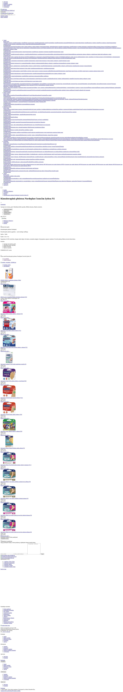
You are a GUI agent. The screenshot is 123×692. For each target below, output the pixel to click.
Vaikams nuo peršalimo (23, 140)
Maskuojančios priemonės (18, 170)
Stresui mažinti (42, 178)
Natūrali (48, 144)
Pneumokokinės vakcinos (29, 83)
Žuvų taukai (48, 95)
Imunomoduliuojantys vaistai (39, 68)
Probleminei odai (50, 154)
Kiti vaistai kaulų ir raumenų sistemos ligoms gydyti (92, 71)
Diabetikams (23, 97)
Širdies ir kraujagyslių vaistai (30, 42)
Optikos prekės (72, 109)
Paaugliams (38, 95)
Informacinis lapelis (8, 209)
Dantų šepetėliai (12, 149)
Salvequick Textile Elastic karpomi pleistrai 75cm (12, 397)
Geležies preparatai (7, 104)
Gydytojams (6, 6)
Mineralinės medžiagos (105, 48)
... (1, 187)
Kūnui (29, 144)
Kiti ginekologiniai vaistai (32, 60)
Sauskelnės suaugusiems (50, 112)
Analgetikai (11, 73)
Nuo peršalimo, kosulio (27, 129)
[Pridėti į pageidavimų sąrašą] (1, 202)
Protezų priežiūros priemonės (59, 149)
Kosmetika (5, 141)
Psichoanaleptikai (45, 73)
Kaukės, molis (37, 154)
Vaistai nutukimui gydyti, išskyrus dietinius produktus (55, 48)
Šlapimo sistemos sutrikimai (103, 87)
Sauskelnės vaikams (60, 112)
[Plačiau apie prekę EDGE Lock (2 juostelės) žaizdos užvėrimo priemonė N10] (9, 295)
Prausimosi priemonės (26, 156)
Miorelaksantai (54, 71)
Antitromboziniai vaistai (8, 51)
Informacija (3, 671)
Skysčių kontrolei (7, 100)
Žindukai (62, 146)
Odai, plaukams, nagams (15, 99)
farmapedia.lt (6, 614)
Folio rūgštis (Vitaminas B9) (39, 101)
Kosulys (32, 87)
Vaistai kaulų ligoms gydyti (74, 71)
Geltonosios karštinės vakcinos (14, 85)
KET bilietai (6, 611)
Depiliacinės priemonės (86, 156)
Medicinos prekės (7, 106)
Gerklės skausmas (27, 87)
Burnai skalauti (16, 137)
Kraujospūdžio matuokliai (14, 122)
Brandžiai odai (14, 168)
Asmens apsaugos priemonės (20, 109)
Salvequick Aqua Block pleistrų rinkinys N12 (11, 330)
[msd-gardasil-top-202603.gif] (7, 10)
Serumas (22, 151)
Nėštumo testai (27, 132)
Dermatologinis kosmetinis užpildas (73, 154)
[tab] (6, 258)
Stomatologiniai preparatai (9, 46)
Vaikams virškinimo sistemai (47, 140)
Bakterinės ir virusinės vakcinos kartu (11, 86)
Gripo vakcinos (63, 83)
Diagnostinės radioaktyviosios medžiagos (65, 90)
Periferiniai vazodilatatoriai (38, 54)
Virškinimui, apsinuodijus (71, 181)
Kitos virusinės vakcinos (48, 85)
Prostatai (50, 138)
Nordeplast (3, 204)
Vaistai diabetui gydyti (90, 48)
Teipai (32, 119)
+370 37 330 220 (6, 631)
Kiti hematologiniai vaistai (57, 51)
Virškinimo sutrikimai (114, 87)
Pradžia (5, 190)
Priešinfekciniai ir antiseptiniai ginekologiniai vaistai (15, 60)
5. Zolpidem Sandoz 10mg (9, 566)
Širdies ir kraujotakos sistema (87, 138)
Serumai (24, 154)
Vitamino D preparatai (28, 101)
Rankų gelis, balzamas (15, 159)
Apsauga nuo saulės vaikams (23, 164)
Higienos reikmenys (7, 119)
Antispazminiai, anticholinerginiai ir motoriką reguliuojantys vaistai (57, 46)
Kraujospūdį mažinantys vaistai (21, 54)
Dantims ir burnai (17, 144)
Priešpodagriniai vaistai (63, 71)
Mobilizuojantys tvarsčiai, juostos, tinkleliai (29, 135)
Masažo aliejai (65, 156)
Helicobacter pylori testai (43, 132)
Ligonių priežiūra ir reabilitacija (40, 109)
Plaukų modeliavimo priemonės (67, 151)
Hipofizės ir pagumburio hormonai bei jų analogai (14, 63)
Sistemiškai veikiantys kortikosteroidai (34, 63)
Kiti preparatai (42, 44)
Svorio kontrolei (22, 100)
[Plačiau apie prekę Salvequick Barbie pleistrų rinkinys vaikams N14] (9, 312)
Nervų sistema (6, 138)
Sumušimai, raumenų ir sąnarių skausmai (79, 87)
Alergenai (5, 90)
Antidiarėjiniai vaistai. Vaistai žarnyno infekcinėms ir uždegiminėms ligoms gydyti (24, 48)
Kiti (120, 87)
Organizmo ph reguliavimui (27, 99)
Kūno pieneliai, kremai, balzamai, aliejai (12, 156)
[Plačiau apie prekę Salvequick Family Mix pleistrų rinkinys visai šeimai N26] (9, 379)
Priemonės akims (7, 127)
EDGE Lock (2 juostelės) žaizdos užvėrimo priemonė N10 (14, 297)
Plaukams (23, 144)
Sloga (58, 178)
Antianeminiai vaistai (30, 51)
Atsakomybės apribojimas (6, 690)
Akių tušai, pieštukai (28, 170)
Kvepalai (56, 170)
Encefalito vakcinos (55, 83)
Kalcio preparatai (22, 104)
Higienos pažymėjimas (8, 621)
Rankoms (33, 144)
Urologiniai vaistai (65, 60)
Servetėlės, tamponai (15, 135)
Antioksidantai (9, 97)
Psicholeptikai (38, 73)
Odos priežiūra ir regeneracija (62, 109)
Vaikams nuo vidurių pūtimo (34, 140)
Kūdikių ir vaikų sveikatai (20, 178)
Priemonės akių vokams (16, 127)
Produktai (3, 661)
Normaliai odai (31, 168)
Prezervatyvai (6, 619)
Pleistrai (41, 135)
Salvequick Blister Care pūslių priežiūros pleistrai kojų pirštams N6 (16, 481)
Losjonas (29, 151)
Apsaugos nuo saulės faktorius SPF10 (22, 165)
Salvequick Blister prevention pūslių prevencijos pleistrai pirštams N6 (16, 532)
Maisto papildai (6, 92)
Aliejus (36, 151)
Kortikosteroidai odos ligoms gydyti (23, 58)
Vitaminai (97, 48)
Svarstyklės (35, 122)
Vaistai (4, 40)
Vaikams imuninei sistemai (60, 140)
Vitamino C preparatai (18, 101)
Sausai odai (20, 168)
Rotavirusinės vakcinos (105, 83)
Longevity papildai (7, 612)
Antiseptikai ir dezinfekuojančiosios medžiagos (41, 58)
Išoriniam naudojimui (8, 117)
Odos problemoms (58, 87)
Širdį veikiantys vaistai (8, 54)
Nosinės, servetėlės (38, 112)
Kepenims (50, 97)
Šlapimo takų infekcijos (60, 181)
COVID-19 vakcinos (38, 85)
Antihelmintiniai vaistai (19, 76)
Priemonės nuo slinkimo (43, 151)
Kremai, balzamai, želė (8, 162)
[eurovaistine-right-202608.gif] (8, 555)
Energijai (37, 97)
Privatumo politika (16, 690)
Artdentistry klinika (7, 623)
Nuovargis (32, 178)
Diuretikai (30, 54)
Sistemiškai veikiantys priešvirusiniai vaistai (65, 65)
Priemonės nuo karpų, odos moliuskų (11, 124)
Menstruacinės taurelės (28, 112)
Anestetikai (5, 73)
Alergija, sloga (6, 87)
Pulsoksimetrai (29, 122)
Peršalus (78, 109)
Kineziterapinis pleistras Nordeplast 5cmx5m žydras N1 (15, 195)
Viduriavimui (77, 140)
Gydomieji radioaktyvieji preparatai (82, 90)
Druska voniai (34, 156)
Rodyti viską (6, 41)
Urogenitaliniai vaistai (52, 42)
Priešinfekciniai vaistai (73, 42)
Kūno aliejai (42, 146)
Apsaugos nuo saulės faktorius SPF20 (107, 164)
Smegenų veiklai (15, 100)
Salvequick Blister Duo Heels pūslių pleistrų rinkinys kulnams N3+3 (16, 465)
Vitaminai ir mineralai (50, 100)
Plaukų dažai (77, 151)
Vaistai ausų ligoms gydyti (21, 81)
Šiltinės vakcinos (47, 83)
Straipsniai (5, 183)
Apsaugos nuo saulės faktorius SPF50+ (56, 164)
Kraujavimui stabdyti (63, 137)
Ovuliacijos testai (34, 132)
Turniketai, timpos (47, 135)
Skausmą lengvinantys (61, 138)
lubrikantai (5, 620)
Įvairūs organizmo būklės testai (56, 132)
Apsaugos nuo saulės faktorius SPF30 (90, 164)
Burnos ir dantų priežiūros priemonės (11, 146)
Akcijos (5, 641)
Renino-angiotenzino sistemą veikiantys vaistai (83, 54)
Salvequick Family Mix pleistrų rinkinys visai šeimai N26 (13, 381)
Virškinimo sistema (70, 140)
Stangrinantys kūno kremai (75, 156)
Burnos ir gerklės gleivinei (16, 129)
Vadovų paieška (7, 615)
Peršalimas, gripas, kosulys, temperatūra (39, 138)
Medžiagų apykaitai (83, 137)
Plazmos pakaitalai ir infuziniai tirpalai (43, 51)
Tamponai (67, 112)
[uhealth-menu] (7, 45)
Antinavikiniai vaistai (82, 42)
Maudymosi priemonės (34, 146)
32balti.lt (5, 616)
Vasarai (5, 173)
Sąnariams (85, 99)
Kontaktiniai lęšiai (26, 127)
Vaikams (34, 95)
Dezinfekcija (30, 109)
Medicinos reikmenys (8, 191)
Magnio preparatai (30, 104)
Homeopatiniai (35, 44)
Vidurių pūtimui (83, 140)
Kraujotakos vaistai (20, 42)
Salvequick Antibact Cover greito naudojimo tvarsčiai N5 (13, 364)
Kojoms (37, 144)
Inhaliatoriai (6, 122)
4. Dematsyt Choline (8, 565)
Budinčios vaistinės (7, 4)
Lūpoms (5, 154)
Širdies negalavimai (92, 87)
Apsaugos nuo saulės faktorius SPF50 (73, 164)
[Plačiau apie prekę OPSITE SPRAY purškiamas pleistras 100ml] (9, 279)
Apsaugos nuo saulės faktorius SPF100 (38, 164)
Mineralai (22, 95)
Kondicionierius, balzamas (14, 151)
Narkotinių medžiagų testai (18, 132)
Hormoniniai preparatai (62, 42)
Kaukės (13, 114)
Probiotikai (80, 99)
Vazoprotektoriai (47, 54)
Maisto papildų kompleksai (9, 95)
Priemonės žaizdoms (47, 181)
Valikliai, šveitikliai (30, 154)
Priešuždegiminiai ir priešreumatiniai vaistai (13, 71)
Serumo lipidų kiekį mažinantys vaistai (102, 54)
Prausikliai (22, 146)
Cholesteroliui (23, 137)
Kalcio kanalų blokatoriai (67, 54)
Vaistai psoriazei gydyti (101, 56)
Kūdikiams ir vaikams (8, 144)
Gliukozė (41, 97)
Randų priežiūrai (24, 124)
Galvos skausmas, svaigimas (16, 87)
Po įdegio (14, 164)
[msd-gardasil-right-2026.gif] (7, 558)
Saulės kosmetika (43, 144)
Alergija (5, 178)
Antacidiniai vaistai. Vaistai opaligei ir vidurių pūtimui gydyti (28, 46)
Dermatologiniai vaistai (42, 42)
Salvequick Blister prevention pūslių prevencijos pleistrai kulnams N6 (16, 515)
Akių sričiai (43, 154)
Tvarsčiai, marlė (7, 135)
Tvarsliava (84, 109)
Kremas (32, 151)
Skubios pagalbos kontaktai (9, 650)
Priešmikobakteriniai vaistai (49, 65)
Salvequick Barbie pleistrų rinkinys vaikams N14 (12, 313)
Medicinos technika (51, 109)
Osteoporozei (45, 99)
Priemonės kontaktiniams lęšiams (37, 127)
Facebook (3, 660)
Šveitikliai (29, 162)
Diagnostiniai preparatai (26, 90)
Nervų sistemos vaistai (104, 42)
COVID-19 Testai (7, 132)
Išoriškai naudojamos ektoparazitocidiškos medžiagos (36, 76)
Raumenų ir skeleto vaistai (93, 42)
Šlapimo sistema (97, 138)
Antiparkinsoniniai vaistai (29, 73)
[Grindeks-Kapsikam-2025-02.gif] (8, 556)
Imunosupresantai (50, 68)
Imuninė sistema (50, 137)
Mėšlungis (89, 181)
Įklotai (17, 112)
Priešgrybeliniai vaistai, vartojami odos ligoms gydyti (15, 56)
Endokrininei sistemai (30, 97)
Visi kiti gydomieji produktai (14, 90)
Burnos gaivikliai (49, 149)
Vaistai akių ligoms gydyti (9, 81)
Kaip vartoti (6, 211)
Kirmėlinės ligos (10, 178)
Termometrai (23, 122)
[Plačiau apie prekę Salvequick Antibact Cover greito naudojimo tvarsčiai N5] (9, 363)
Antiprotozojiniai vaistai (8, 76)
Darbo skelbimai (7, 609)
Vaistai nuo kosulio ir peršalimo (45, 78)
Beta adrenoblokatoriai (56, 54)
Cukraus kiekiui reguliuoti (32, 137)
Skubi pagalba (6, 5)
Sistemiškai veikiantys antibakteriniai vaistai (13, 65)
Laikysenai (14, 119)
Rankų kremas (6, 159)
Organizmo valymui (38, 99)
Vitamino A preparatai (8, 101)
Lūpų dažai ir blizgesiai (44, 170)
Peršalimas (75, 99)
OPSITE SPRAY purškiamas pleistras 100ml (11, 280)
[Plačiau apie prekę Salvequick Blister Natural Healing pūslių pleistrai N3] (9, 446)
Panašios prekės (7, 212)
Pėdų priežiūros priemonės (37, 162)
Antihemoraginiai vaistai (19, 51)
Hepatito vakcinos (71, 83)
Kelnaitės (21, 112)
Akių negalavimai (7, 181)
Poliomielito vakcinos (86, 83)
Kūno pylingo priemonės (56, 156)
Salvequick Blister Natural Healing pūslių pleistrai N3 (13, 448)
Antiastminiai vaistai (33, 78)
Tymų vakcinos (78, 83)
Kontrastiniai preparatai (50, 90)
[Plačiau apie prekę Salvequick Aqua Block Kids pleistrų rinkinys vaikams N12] (9, 346)
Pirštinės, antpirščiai (19, 114)
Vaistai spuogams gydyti (57, 58)
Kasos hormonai (59, 63)
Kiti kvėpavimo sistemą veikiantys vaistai (81, 78)
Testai (81, 109)
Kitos (98, 140)
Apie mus (5, 1)
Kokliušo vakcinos (19, 83)
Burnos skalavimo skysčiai (22, 149)
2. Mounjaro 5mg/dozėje (8, 563)
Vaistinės (5, 646)
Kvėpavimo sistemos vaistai (12, 44)
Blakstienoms (36, 170)
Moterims (51, 87)
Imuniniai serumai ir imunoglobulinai (83, 65)
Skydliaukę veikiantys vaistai (49, 63)
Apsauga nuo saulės (7, 164)
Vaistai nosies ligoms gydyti (9, 78)
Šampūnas (27, 146)
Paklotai (29, 119)
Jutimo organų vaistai (23, 44)
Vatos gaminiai (73, 112)
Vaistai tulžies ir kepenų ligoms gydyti (98, 46)
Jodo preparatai (15, 104)
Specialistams (7, 214)
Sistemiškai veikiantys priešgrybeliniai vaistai (33, 65)
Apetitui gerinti (9, 137)
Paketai (43, 112)
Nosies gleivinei (7, 129)
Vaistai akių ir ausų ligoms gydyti (34, 81)
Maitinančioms (75, 137)
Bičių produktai (16, 97)
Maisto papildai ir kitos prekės (13, 176)
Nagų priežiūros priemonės (38, 159)
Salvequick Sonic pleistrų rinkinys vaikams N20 (11, 431)
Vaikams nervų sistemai (12, 140)
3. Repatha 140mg (7, 564)
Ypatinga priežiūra (61, 154)
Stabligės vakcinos (39, 83)
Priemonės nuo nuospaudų (44, 124)
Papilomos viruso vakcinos (27, 85)
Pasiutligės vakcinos (95, 83)
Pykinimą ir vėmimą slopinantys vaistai (81, 46)
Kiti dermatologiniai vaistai (69, 58)
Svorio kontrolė (77, 138)
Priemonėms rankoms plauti (26, 159)
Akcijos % (5, 185)
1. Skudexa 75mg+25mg (9, 561)
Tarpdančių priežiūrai (33, 149)
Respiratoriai (27, 114)
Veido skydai (33, 114)
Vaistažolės (89, 109)
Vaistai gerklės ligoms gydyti (22, 78)
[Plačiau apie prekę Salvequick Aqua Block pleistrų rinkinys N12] (9, 329)
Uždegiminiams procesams (98, 109)
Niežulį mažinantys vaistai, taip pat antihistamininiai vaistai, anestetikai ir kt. (79, 56)
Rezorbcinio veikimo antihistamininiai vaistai (62, 78)
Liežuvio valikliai (42, 149)
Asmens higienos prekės (8, 109)
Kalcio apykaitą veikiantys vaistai (70, 63)
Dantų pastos (6, 149)
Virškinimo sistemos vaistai (9, 42)
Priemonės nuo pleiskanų (54, 151)
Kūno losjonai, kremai (50, 146)
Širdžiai (27, 100)
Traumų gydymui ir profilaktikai (41, 119)
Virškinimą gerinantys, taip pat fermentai (76, 48)
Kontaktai (5, 3)
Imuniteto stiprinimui (16, 181)
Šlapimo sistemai (33, 100)
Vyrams (30, 95)
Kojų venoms (56, 97)
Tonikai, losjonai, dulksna (16, 154)
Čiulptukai (57, 146)
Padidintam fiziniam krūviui (54, 99)
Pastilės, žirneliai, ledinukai (67, 99)
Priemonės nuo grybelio (33, 124)
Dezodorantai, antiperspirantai (44, 156)
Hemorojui (44, 137)
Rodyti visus (3, 569)
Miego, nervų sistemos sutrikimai (41, 87)
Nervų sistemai (6, 99)
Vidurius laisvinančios (92, 140)
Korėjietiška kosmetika (8, 610)
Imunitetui (45, 97)
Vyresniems (43, 95)
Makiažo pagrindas (7, 170)
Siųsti (42, 554)
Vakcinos (30, 44)
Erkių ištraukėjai (41, 122)
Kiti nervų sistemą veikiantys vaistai (57, 73)
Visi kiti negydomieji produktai (38, 90)
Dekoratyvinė (53, 144)
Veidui (26, 144)
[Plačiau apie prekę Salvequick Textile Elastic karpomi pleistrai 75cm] (9, 396)
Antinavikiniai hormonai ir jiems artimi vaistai (23, 68)
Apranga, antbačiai (7, 114)
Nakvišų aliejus (62, 97)
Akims (4, 97)
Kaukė (25, 151)
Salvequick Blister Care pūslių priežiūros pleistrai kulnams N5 (14, 498)
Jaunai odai (25, 168)
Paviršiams (15, 117)
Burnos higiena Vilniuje (8, 618)
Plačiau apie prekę (5, 284)
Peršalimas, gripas (66, 87)
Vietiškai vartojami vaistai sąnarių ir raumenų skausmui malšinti (37, 71)
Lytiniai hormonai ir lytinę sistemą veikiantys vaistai (49, 60)
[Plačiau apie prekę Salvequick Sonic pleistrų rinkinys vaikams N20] (9, 430)
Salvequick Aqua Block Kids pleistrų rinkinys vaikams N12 (14, 347)
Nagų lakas (51, 170)
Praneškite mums (4, 538)
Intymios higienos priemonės (9, 112)
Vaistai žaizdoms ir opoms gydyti (54, 56)
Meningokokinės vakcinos (9, 83)
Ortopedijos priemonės (22, 119)
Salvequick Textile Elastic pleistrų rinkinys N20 (11, 414)
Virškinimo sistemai (41, 100)
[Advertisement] (61, 28)
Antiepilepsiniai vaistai (19, 73)
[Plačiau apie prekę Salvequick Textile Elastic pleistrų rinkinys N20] (9, 413)
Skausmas (37, 178)
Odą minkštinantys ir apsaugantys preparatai (37, 56)
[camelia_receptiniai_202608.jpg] (8, 262)
